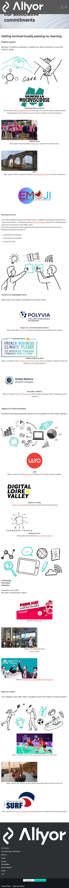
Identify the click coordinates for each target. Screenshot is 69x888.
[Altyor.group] (22, 7)
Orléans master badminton (41, 755)
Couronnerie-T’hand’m (42, 174)
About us (4, 855)
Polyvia (20, 330)
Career (3, 858)
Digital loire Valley (17, 505)
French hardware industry (44, 536)
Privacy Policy (6, 886)
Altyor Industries (6, 867)
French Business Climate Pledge (28, 361)
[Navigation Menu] (62, 7)
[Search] (66, 7)
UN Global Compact (25, 394)
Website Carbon (40, 880)
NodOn (3, 871)
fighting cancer (34, 144)
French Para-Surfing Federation (24, 811)
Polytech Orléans (34, 651)
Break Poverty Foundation (37, 222)
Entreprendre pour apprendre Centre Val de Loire (38, 679)
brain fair (39, 620)
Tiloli (2, 874)
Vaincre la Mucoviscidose (22, 110)
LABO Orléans (25, 474)
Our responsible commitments (10, 851)
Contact (3, 861)
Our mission (5, 848)
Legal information (18, 886)
